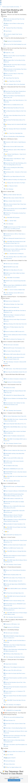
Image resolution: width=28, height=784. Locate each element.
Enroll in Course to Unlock (14, 780)
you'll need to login (19, 778)
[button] (1, 1)
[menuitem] (1, 3)
